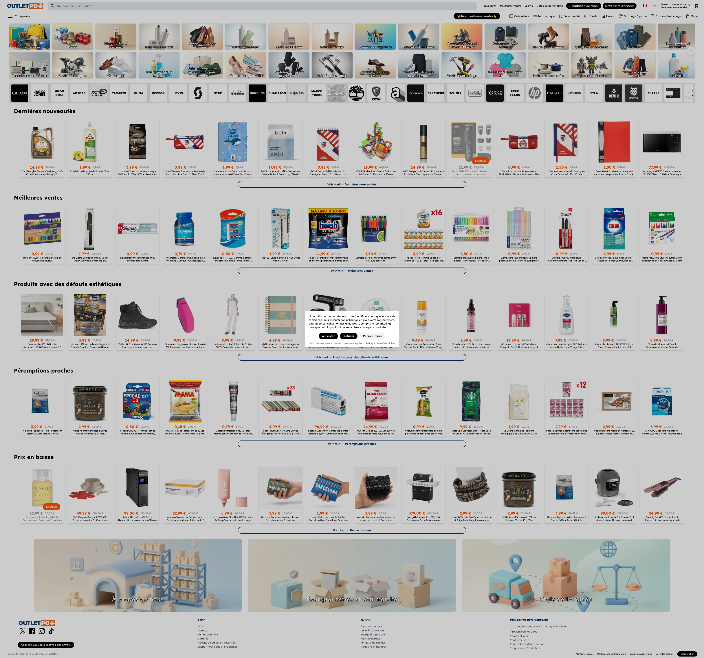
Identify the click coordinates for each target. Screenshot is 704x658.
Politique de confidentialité (380, 343)
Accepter (328, 336)
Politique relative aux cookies (325, 343)
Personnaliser (372, 336)
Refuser (348, 336)
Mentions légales (353, 343)
